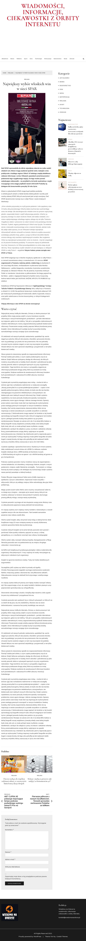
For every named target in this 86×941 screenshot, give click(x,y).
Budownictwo (57, 58)
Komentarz (9, 830)
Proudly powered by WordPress (30, 936)
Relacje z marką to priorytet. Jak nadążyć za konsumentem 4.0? (39, 780)
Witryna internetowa (12, 867)
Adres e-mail (10, 859)
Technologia (38, 58)
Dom (31, 58)
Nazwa (8, 852)
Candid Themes (62, 936)
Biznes (12, 58)
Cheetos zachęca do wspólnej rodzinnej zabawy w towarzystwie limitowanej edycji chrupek (14, 781)
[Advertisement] (43, 43)
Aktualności (5, 58)
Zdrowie (72, 58)
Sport (25, 58)
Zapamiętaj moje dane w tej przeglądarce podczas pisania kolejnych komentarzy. (26, 877)
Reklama (19, 58)
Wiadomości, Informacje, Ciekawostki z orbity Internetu (43, 15)
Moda (65, 58)
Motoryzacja (47, 58)
